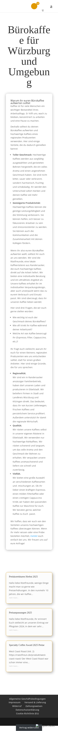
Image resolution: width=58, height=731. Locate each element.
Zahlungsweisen (34, 706)
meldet (34, 536)
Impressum (14, 702)
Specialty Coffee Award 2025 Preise (26, 645)
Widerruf (16, 706)
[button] (45, 726)
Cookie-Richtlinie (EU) (27, 713)
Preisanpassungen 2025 (20, 612)
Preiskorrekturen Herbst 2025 (23, 576)
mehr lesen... (14, 598)
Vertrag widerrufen (29, 727)
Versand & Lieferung (35, 702)
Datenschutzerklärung (27, 709)
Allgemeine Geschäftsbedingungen (27, 698)
